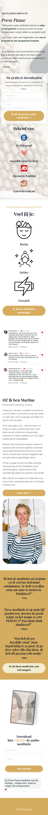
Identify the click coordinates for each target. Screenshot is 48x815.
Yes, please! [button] (24, 768)
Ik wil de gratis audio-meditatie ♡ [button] (24, 116)
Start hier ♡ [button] (24, 492)
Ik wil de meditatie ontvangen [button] (24, 310)
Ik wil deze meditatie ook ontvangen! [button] (24, 668)
